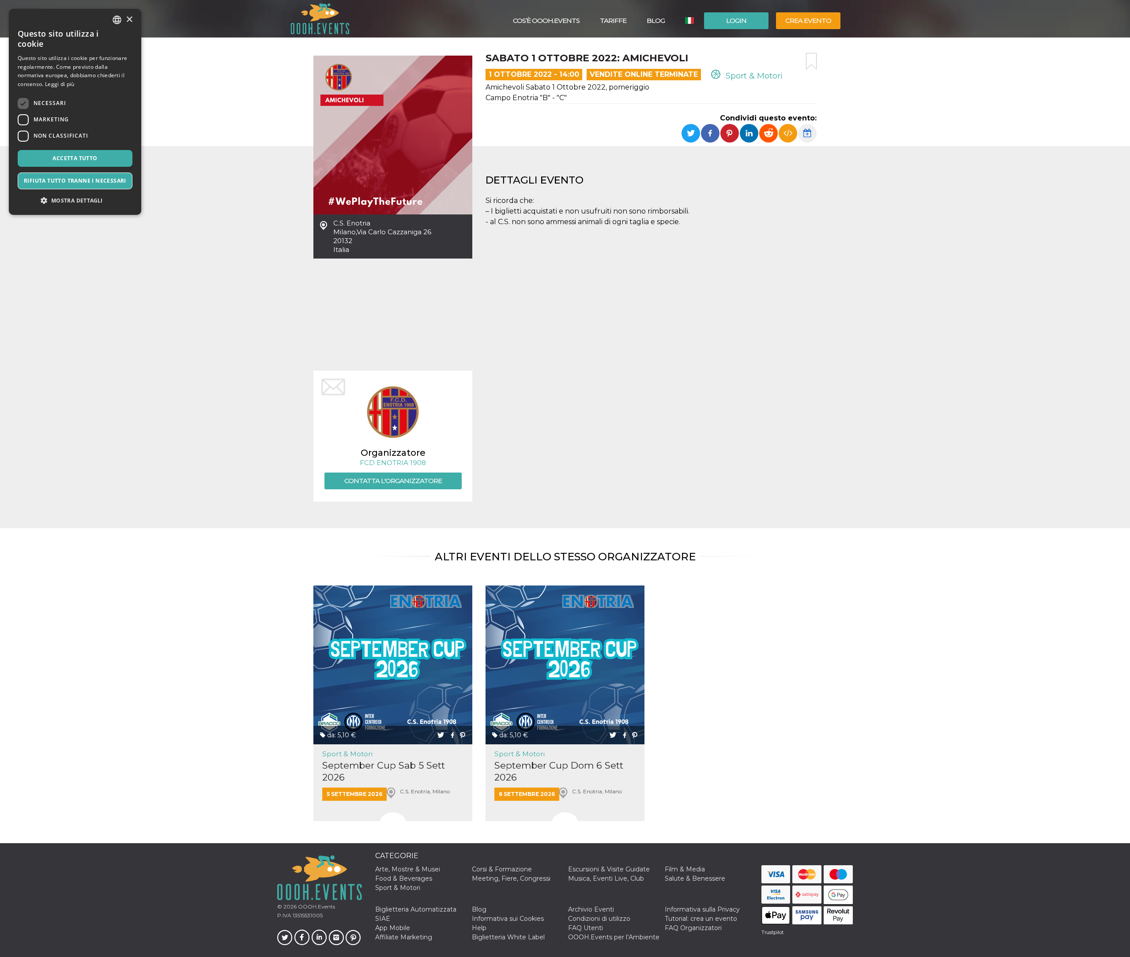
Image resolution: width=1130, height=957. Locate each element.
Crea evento (808, 20)
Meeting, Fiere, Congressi (511, 878)
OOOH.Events (316, 906)
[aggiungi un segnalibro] (811, 61)
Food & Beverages (403, 878)
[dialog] (75, 112)
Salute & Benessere (695, 878)
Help (479, 928)
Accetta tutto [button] (75, 158)
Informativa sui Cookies (508, 919)
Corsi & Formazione (502, 869)
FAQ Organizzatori (693, 928)
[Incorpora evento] (788, 133)
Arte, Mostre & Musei (407, 869)
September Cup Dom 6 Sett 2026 (558, 771)
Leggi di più (60, 84)
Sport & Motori (753, 76)
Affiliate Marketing (403, 937)
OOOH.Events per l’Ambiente (613, 937)
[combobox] (117, 19)
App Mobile (392, 928)
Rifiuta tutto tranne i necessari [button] (75, 180)
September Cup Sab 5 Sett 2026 (383, 771)
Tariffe (613, 20)
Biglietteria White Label (508, 937)
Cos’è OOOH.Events (546, 20)
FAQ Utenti (585, 928)
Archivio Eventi (591, 909)
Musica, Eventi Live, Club (606, 878)
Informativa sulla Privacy (702, 909)
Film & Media (685, 869)
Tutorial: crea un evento (701, 919)
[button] (75, 200)
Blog (656, 20)
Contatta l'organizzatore (393, 481)
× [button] (129, 19)
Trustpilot (772, 932)
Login (736, 20)
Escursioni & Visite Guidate (609, 869)
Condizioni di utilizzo (599, 919)
